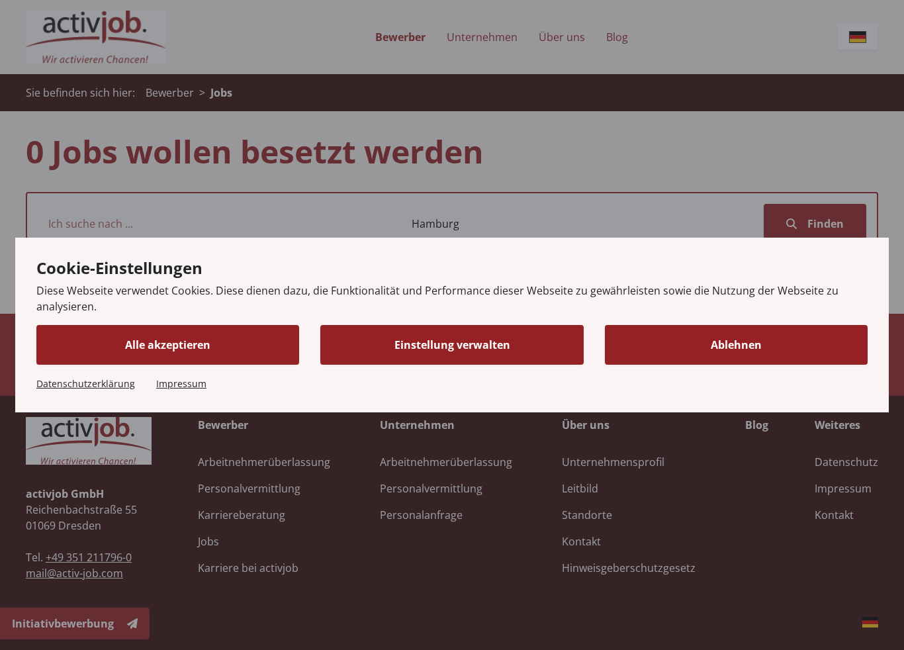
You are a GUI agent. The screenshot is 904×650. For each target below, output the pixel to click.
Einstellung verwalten (452, 345)
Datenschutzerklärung (85, 383)
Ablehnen (736, 345)
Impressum (181, 383)
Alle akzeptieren (167, 345)
